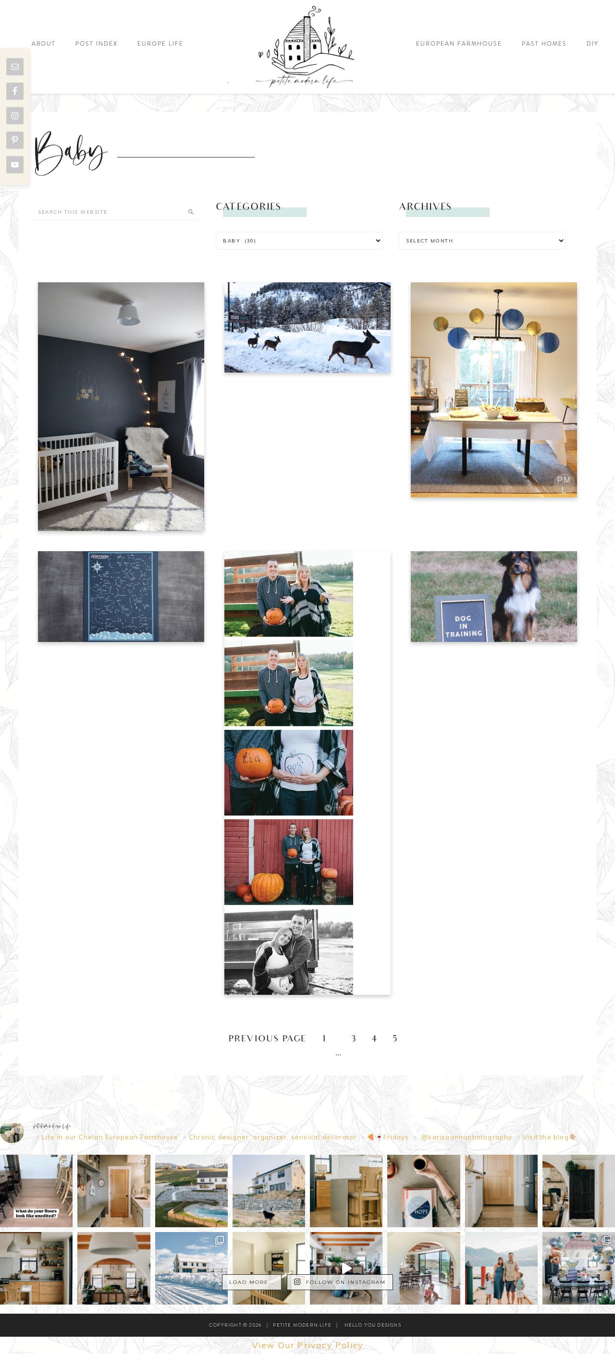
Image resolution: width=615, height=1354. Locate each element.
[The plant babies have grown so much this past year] (113, 1268)
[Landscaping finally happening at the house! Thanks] (269, 1191)
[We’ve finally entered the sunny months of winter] (191, 1268)
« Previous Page (261, 1040)
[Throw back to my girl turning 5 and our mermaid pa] (578, 1268)
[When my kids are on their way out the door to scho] (578, 1191)
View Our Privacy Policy (308, 1345)
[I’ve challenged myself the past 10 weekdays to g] (423, 1191)
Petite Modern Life (307, 47)
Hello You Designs (372, 1325)
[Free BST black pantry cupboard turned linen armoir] (269, 1268)
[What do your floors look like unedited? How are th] (36, 1191)
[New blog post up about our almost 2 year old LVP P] (346, 1191)
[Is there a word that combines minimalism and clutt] (36, 1268)
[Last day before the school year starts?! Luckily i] (423, 1268)
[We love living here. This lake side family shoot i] (501, 1268)
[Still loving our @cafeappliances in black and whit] (501, 1191)
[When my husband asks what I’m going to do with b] (346, 1268)
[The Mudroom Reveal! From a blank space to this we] (113, 1191)
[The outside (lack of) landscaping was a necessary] (191, 1191)
